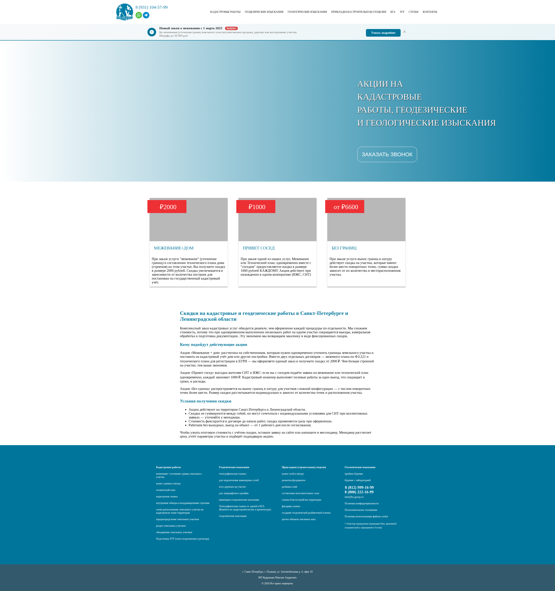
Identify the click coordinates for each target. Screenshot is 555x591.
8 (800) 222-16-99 (359, 492)
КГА (392, 11)
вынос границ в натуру (168, 483)
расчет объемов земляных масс (299, 519)
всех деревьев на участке (232, 486)
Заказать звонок (387, 154)
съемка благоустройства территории (301, 499)
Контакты (430, 11)
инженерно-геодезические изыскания (239, 499)
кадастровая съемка (167, 496)
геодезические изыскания (232, 516)
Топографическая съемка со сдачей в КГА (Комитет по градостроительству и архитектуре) (245, 508)
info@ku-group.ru (354, 496)
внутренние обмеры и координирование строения (182, 503)
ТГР (402, 11)
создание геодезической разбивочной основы (306, 512)
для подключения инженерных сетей (239, 480)
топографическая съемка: (232, 473)
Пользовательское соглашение (361, 509)
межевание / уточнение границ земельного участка (179, 475)
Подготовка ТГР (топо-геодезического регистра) (182, 538)
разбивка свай (289, 486)
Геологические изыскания (307, 11)
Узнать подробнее (383, 32)
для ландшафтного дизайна (233, 493)
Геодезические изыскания (264, 11)
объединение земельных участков (174, 532)
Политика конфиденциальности (362, 503)
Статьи (413, 11)
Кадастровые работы (225, 11)
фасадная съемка (291, 506)
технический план (165, 490)
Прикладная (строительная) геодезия (358, 11)
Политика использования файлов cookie (366, 516)
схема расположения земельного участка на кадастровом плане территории (179, 511)
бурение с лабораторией (358, 480)
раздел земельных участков (171, 525)
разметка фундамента (293, 480)
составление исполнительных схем (300, 493)
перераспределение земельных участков (177, 519)
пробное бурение (354, 473)
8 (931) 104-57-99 (151, 7)
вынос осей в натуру (293, 473)
